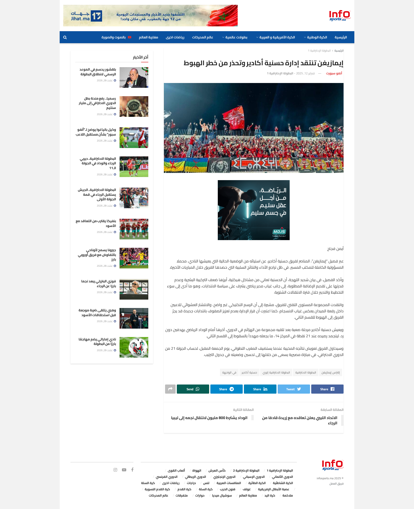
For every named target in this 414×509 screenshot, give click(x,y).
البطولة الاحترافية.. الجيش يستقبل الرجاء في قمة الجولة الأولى (97, 194)
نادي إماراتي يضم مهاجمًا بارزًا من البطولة (97, 341)
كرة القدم (184, 489)
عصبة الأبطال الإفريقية (273, 489)
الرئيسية (341, 37)
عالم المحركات (202, 37)
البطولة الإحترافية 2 (246, 470)
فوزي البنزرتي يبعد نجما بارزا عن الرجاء (98, 283)
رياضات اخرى (175, 37)
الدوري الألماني (282, 476)
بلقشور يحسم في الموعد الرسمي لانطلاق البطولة (98, 71)
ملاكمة (287, 495)
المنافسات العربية (229, 483)
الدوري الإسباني (254, 476)
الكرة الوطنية (317, 37)
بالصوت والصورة (114, 37)
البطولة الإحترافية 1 (319, 50)
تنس (206, 483)
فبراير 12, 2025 (305, 73)
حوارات (200, 495)
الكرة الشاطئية (283, 483)
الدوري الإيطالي (195, 476)
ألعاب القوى (176, 470)
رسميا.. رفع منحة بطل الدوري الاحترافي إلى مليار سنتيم (97, 103)
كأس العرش (217, 470)
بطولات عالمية (236, 37)
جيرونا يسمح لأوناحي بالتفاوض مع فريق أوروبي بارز (97, 254)
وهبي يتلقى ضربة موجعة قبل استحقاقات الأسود (97, 312)
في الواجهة (229, 372)
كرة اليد (269, 495)
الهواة (196, 470)
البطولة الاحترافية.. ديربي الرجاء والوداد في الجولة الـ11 (98, 163)
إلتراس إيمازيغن (331, 372)
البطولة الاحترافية (305, 372)
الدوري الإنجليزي (224, 476)
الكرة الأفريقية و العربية (277, 37)
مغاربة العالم (148, 37)
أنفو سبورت (334, 73)
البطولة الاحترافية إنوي (276, 372)
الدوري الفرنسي (167, 476)
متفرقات (182, 495)
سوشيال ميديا (222, 495)
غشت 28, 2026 (105, 80)
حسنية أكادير (249, 372)
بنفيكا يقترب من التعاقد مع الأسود (96, 223)
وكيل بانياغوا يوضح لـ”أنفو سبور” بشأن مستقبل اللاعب (96, 131)
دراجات (191, 483)
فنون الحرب (227, 489)
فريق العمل (336, 483)
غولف (247, 489)
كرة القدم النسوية (157, 489)
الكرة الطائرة (257, 483)
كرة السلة (148, 483)
